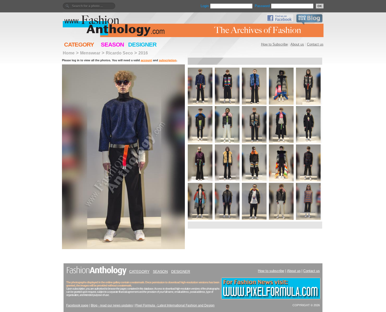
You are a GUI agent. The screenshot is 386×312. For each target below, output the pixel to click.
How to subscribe (271, 271)
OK (319, 6)
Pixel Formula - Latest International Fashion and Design (175, 305)
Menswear (90, 53)
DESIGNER (142, 44)
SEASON (112, 44)
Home (69, 53)
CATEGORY (79, 44)
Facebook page (77, 305)
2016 (143, 53)
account (146, 60)
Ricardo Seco (119, 53)
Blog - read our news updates (112, 305)
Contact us (315, 44)
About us (297, 44)
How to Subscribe (274, 44)
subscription (167, 60)
